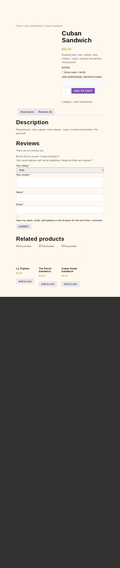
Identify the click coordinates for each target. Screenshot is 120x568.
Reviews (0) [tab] (45, 112)
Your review (23, 174)
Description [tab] (27, 112)
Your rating (23, 165)
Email (20, 204)
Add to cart (83, 91)
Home (19, 26)
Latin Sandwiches (33, 26)
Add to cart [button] (25, 281)
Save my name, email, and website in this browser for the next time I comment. (59, 220)
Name (20, 192)
